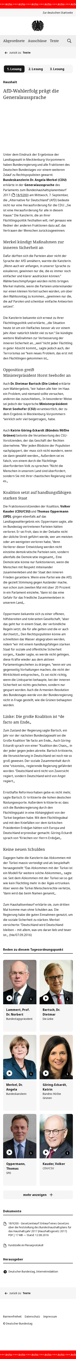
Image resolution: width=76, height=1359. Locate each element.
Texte (54, 40)
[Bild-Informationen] (31, 999)
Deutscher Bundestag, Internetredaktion (33, 1271)
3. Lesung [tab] (57, 69)
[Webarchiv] (38, 25)
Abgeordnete (14, 40)
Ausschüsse (37, 40)
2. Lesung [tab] (35, 69)
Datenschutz (32, 1316)
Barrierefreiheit (12, 1316)
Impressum (50, 1316)
